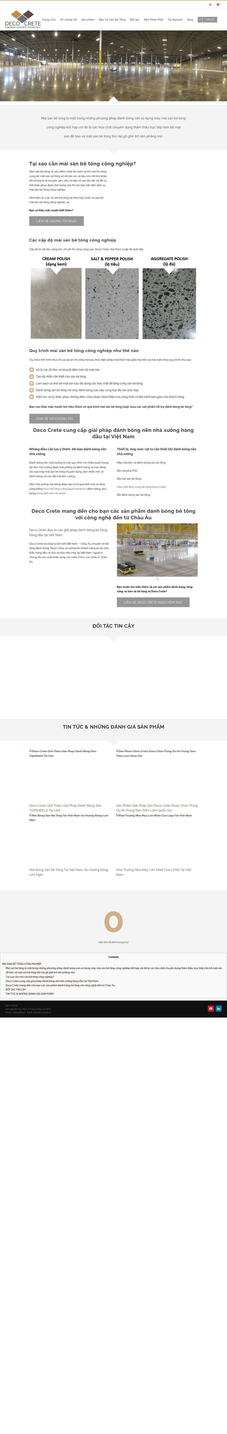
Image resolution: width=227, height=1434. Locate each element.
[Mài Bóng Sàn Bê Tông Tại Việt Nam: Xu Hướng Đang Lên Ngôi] (70, 839)
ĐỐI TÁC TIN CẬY (16, 989)
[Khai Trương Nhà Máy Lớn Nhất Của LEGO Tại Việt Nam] (157, 839)
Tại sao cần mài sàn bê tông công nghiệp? (30, 976)
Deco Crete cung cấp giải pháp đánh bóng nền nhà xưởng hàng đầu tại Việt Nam (52, 981)
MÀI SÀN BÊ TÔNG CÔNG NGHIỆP (21, 963)
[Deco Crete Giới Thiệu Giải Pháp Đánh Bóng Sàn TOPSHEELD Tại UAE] (70, 774)
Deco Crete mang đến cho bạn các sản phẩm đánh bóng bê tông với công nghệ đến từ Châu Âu (60, 985)
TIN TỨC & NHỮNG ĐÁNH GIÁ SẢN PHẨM (30, 993)
